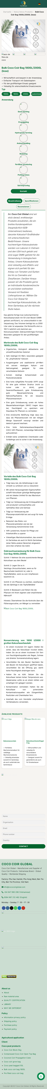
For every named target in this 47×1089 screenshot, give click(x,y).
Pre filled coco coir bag (13, 1073)
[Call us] (15, 908)
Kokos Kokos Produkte (23, 12)
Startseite (7, 12)
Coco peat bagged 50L (13, 1065)
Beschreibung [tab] (14, 201)
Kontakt (23, 191)
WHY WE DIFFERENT (12, 1008)
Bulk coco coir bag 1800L (14, 1069)
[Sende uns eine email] (11, 908)
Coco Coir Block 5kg (12, 1050)
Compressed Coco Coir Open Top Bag (20, 1054)
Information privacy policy (15, 1017)
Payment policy (10, 1029)
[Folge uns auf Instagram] (7, 908)
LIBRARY (7, 1004)
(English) (15, 897)
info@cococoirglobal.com (14, 887)
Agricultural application (13, 1037)
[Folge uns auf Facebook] (3, 908)
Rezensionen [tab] (23, 207)
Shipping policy (10, 1021)
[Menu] (3, 4)
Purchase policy (10, 1025)
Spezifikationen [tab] (32, 201)
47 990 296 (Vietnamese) (16, 892)
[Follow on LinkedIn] (19, 908)
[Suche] (44, 4)
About (6, 992)
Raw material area (11, 996)
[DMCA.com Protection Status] (9, 976)
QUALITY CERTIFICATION (14, 1000)
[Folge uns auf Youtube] (23, 908)
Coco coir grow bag (12, 1062)
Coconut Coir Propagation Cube (17, 1058)
